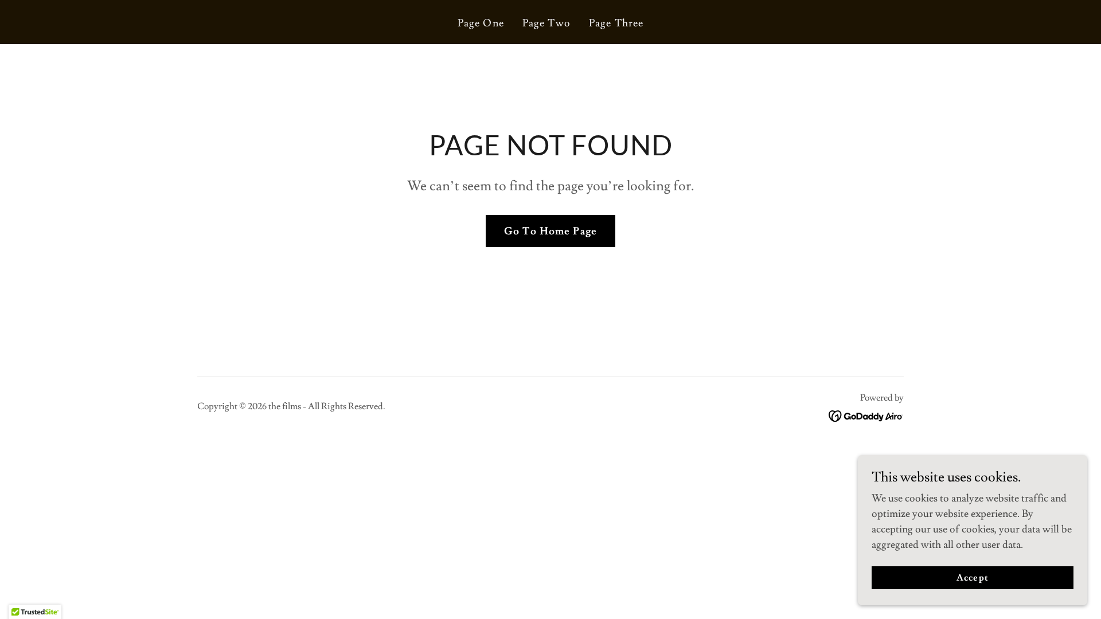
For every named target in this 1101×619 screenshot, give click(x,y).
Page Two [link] (546, 23)
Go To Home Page (550, 231)
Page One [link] (481, 23)
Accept (972, 577)
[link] (866, 413)
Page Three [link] (616, 23)
